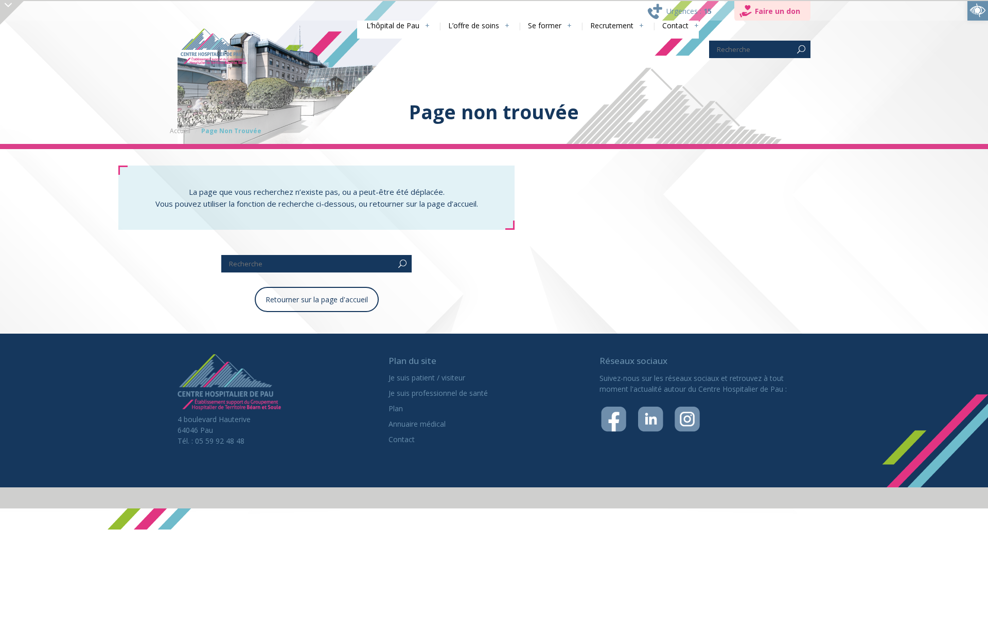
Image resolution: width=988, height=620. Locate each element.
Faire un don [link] (777, 11)
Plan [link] (396, 408)
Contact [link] (674, 26)
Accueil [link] (180, 130)
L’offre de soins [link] (455, 26)
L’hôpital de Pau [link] (367, 26)
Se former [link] (532, 26)
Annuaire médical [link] (417, 424)
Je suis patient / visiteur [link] (427, 377)
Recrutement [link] (605, 26)
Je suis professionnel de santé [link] (438, 393)
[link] (977, 10)
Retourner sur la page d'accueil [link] (317, 299)
